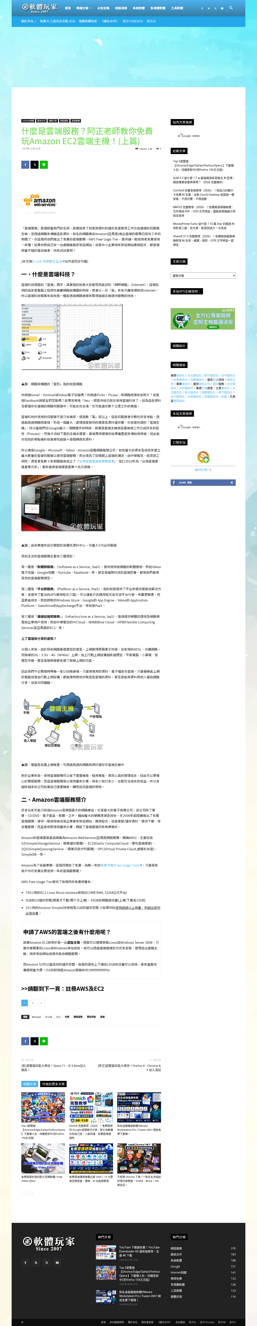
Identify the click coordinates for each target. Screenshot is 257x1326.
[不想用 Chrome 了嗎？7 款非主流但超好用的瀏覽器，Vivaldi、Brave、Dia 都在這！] (139, 1158)
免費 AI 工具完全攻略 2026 (57, 21)
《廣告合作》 (110, 21)
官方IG (151, 21)
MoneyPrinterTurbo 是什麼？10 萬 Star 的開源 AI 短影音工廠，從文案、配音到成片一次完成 (204, 226)
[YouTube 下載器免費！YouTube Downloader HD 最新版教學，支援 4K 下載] (106, 1252)
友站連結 (180, 1322)
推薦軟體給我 (88, 21)
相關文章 (29, 1083)
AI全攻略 (103, 8)
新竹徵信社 (211, 375)
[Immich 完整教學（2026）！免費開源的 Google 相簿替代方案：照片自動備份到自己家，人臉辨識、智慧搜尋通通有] (91, 1107)
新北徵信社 (192, 392)
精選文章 (82, 8)
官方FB (222, 1322)
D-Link (48, 1016)
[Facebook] (202, 8)
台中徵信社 (228, 375)
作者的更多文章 (53, 1083)
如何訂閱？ (203, 470)
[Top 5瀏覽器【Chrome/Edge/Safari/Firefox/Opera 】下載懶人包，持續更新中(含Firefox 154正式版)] (43, 1107)
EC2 (58, 1016)
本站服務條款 (117, 1322)
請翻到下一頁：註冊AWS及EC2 (66, 988)
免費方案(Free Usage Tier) (120, 865)
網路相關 (121, 8)
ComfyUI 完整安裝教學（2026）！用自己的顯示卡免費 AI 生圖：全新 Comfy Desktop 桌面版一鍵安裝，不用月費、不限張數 (203, 194)
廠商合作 (41, 120)
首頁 (68, 8)
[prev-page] (23, 1192)
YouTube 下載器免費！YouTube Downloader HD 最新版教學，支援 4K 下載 (139, 1251)
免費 (67, 1016)
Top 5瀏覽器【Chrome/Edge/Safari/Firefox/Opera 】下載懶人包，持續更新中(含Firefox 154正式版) (203, 165)
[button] (231, 8)
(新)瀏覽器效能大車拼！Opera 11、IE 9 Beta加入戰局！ (53, 1068)
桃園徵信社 (209, 392)
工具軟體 (177, 8)
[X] (215, 8)
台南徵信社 (180, 379)
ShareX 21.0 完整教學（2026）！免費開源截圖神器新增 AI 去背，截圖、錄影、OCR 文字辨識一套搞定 (204, 240)
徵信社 (180, 375)
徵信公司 (204, 384)
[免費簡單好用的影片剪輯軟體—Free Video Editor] (43, 1158)
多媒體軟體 (157, 8)
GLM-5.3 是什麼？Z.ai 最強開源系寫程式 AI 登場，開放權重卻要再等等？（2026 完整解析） (204, 180)
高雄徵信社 (197, 379)
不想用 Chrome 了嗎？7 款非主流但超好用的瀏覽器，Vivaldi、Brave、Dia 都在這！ (139, 1180)
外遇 (204, 388)
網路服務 (64, 120)
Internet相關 (28, 120)
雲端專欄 (76, 120)
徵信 (215, 384)
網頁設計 (179, 401)
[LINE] (44, 165)
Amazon (36, 1016)
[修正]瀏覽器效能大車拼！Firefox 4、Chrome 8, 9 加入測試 (129, 1068)
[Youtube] (222, 8)
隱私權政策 (147, 1322)
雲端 (102, 1016)
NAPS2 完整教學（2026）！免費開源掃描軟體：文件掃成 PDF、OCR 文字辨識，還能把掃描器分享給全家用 (204, 211)
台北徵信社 (195, 375)
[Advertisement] (128, 57)
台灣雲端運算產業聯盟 (95, 461)
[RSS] (209, 8)
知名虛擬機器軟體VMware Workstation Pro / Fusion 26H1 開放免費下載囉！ (139, 1129)
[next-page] (30, 1192)
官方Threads (133, 21)
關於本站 (27, 21)
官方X (232, 1322)
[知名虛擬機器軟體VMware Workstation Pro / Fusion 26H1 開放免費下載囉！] (139, 1107)
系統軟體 (139, 8)
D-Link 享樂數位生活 (47, 261)
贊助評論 (91, 1016)
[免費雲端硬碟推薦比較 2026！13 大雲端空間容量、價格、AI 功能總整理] (91, 1158)
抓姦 (215, 379)
